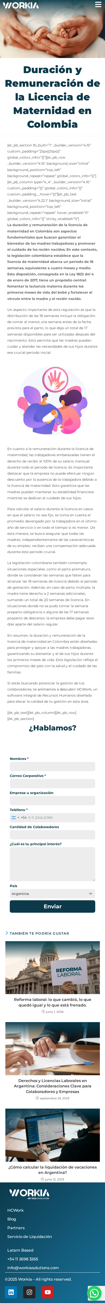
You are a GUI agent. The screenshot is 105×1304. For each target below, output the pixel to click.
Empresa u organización (31, 793)
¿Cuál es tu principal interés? (36, 844)
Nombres (19, 759)
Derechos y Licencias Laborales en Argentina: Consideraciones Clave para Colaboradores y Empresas (52, 1086)
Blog (11, 1219)
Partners (15, 1228)
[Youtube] (48, 1292)
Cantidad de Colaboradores (34, 827)
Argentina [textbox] (20, 894)
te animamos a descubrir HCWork (62, 689)
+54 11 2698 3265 (22, 1259)
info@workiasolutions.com (33, 1268)
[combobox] (18, 817)
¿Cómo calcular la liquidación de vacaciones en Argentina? (52, 1170)
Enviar (53, 906)
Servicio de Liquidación (29, 1236)
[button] (94, 1293)
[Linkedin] (11, 1292)
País (13, 886)
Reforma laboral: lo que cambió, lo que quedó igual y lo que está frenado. (52, 1002)
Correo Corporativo (28, 776)
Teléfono (19, 810)
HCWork (15, 1210)
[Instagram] (29, 1292)
